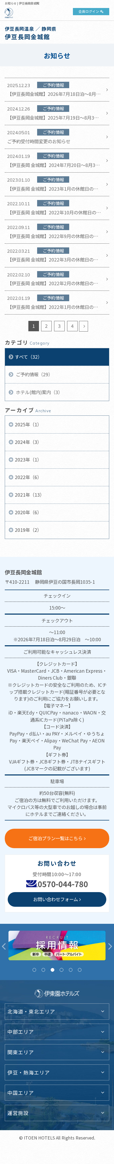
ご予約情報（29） (34, 374)
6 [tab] (79, 969)
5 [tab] (70, 969)
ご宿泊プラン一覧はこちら (55, 838)
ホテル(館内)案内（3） (39, 392)
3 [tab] (52, 969)
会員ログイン (88, 11)
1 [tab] (34, 969)
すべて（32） (28, 356)
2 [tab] (43, 969)
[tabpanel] (57, 946)
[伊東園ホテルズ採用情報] (57, 946)
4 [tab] (61, 969)
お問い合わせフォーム (55, 899)
